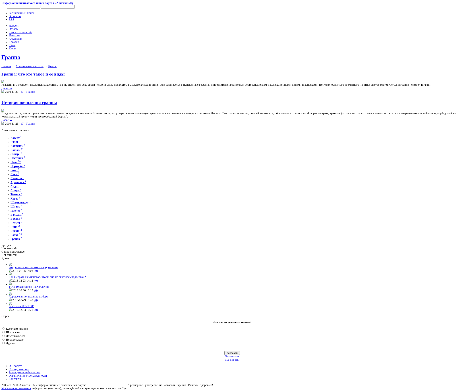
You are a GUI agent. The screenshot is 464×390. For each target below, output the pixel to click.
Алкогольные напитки (30, 66)
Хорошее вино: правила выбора (28, 296)
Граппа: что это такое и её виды (33, 74)
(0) (22, 91)
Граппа (10, 57)
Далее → (6, 88)
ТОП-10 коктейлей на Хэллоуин (29, 286)
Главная (6, 66)
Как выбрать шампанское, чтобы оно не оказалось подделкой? (47, 276)
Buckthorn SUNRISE (21, 306)
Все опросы (232, 359)
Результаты (232, 356)
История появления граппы (29, 102)
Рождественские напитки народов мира (33, 267)
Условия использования (16, 388)
